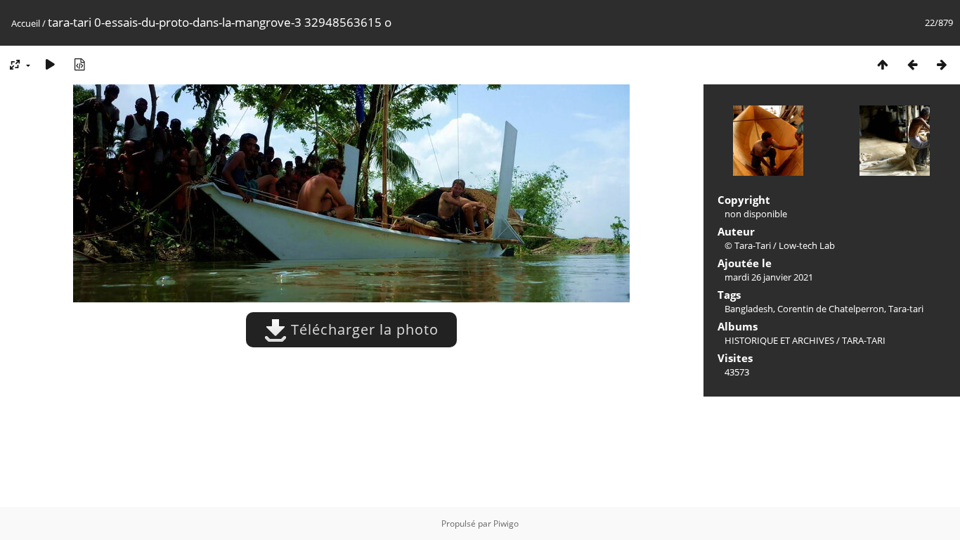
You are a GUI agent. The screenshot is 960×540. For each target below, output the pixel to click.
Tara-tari (905, 308)
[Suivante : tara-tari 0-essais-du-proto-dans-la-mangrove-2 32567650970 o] (941, 64)
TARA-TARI (864, 340)
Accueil (25, 23)
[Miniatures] (882, 64)
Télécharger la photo (363, 329)
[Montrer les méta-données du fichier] (79, 64)
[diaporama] (50, 64)
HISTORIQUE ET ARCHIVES (779, 340)
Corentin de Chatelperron (830, 308)
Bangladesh (749, 308)
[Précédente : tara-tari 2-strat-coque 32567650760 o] (912, 64)
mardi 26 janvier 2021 (769, 277)
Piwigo (506, 523)
